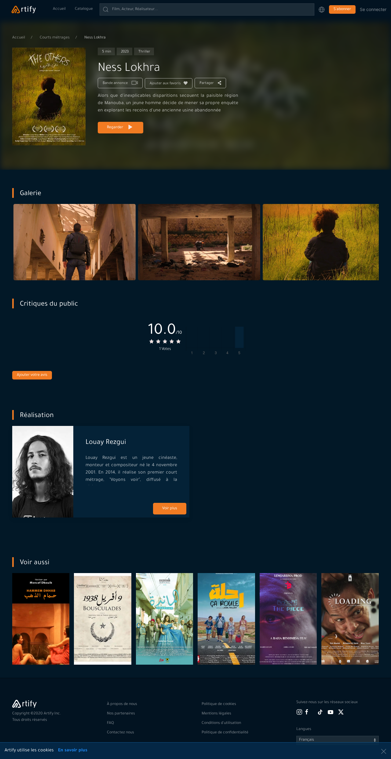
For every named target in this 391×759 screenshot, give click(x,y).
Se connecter (373, 9)
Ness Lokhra (95, 38)
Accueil (59, 9)
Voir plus (169, 509)
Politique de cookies (219, 704)
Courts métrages (55, 38)
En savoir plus (72, 750)
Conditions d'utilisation (221, 723)
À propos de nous (122, 704)
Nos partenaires (121, 714)
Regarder (115, 127)
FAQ (110, 723)
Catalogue (84, 9)
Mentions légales (216, 714)
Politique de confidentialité (225, 733)
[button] (322, 9)
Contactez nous (120, 733)
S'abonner (342, 9)
